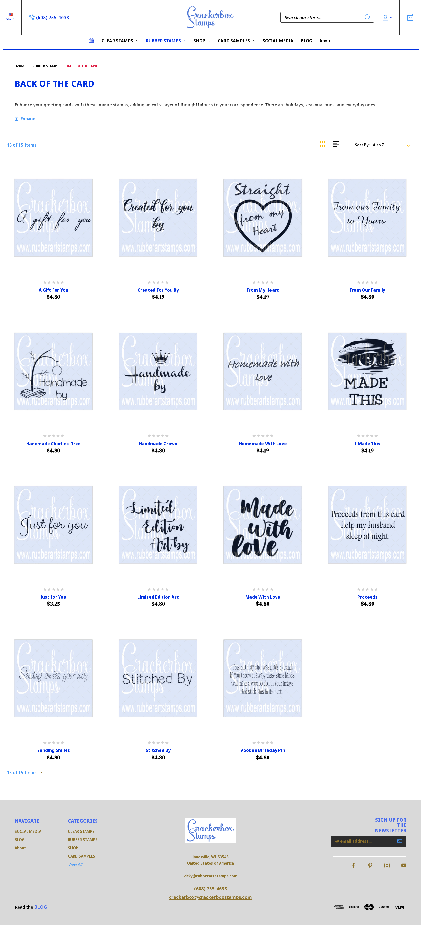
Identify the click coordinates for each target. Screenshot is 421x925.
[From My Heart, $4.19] (262, 218)
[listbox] (393, 145)
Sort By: (362, 145)
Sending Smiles (53, 750)
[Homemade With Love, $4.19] (262, 371)
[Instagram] (387, 865)
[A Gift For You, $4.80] (53, 218)
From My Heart (263, 290)
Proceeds (367, 597)
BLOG (306, 41)
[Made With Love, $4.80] (262, 525)
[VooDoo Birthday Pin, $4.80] (262, 678)
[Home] (91, 40)
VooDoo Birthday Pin (262, 750)
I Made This (367, 443)
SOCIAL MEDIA (278, 41)
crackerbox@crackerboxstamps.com (210, 897)
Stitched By (158, 750)
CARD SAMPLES (234, 41)
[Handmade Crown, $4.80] (158, 371)
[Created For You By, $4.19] (158, 218)
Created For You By (158, 290)
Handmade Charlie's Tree (53, 443)
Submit (400, 841)
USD (9, 18)
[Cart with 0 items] (410, 17)
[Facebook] (353, 865)
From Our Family (367, 290)
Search (368, 17)
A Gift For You (53, 290)
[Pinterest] (370, 865)
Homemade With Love (263, 443)
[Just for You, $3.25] (53, 525)
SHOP (199, 41)
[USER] (387, 17)
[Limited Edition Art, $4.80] (158, 525)
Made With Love (262, 597)
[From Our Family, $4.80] (367, 218)
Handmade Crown (158, 443)
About (325, 41)
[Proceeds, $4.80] (367, 525)
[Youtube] (403, 865)
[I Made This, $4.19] (367, 371)
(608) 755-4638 (210, 888)
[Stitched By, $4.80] (158, 678)
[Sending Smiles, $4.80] (53, 678)
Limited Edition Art (158, 597)
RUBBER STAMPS (163, 41)
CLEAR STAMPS (117, 41)
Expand (28, 118)
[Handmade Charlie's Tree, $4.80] (53, 371)
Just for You (53, 597)
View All (75, 864)
